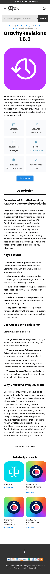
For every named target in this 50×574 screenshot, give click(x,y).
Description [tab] (25, 191)
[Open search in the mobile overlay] (25, 18)
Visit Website (36, 150)
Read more (8, 487)
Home (11, 26)
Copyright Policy (35, 568)
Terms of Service (21, 568)
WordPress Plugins (24, 26)
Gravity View (30, 446)
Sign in (26, 178)
